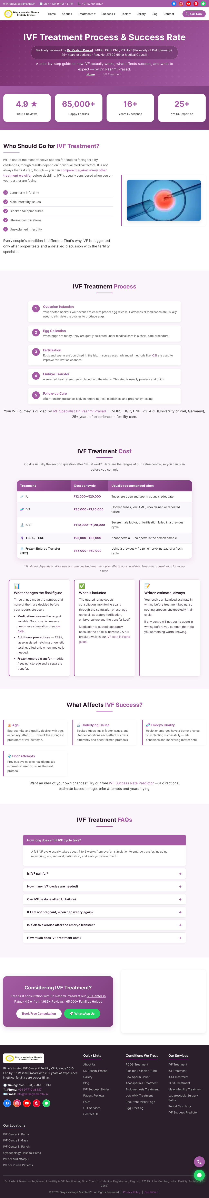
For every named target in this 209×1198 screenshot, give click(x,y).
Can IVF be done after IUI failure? (51, 899)
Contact (168, 14)
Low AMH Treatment (139, 1095)
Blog (155, 14)
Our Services (91, 1108)
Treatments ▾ (87, 14)
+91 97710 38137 (92, 3)
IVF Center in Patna (16, 1134)
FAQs (86, 1101)
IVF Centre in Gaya (15, 1140)
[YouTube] (188, 3)
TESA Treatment (179, 1083)
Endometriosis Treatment (142, 1089)
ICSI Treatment (178, 1077)
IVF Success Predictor (183, 1112)
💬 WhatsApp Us (82, 1013)
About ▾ (67, 14)
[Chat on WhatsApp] (199, 1175)
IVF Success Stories (96, 1089)
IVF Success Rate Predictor (131, 783)
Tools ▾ (126, 14)
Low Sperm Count (138, 1077)
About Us (89, 1064)
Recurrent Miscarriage (140, 1101)
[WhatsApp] (203, 3)
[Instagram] (181, 3)
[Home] (21, 14)
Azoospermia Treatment (142, 1083)
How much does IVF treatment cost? (54, 938)
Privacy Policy (131, 1192)
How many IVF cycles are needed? (52, 886)
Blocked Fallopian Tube (141, 1070)
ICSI (154, 355)
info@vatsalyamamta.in (32, 1094)
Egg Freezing (134, 1108)
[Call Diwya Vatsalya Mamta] (199, 1161)
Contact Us (90, 1114)
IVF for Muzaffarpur (16, 1159)
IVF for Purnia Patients (18, 1165)
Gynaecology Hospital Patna (22, 1153)
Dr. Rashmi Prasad (80, 50)
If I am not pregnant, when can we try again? (60, 912)
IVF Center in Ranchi (16, 1146)
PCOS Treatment (137, 1064)
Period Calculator (179, 1106)
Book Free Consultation (39, 1013)
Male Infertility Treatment (185, 1089)
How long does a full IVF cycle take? (54, 840)
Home (52, 14)
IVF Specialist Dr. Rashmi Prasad (79, 411)
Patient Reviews (93, 1095)
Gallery (141, 14)
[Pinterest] (195, 3)
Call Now (196, 14)
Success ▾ (108, 14)
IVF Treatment (177, 1064)
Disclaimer (151, 1192)
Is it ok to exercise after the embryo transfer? (61, 925)
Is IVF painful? (37, 873)
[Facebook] (173, 3)
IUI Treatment (177, 1070)
